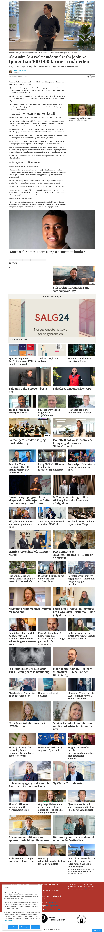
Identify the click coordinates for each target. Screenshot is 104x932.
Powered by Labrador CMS (52, 929)
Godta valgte (24, 927)
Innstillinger (97, 930)
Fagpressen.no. (8, 920)
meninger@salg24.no (54, 906)
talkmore (41, 260)
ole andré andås (15, 260)
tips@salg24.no (52, 902)
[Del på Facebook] (89, 76)
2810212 (33, 260)
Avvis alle (35, 927)
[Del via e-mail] (94, 76)
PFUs (86, 889)
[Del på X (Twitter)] (91, 76)
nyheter (26, 260)
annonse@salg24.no (52, 909)
